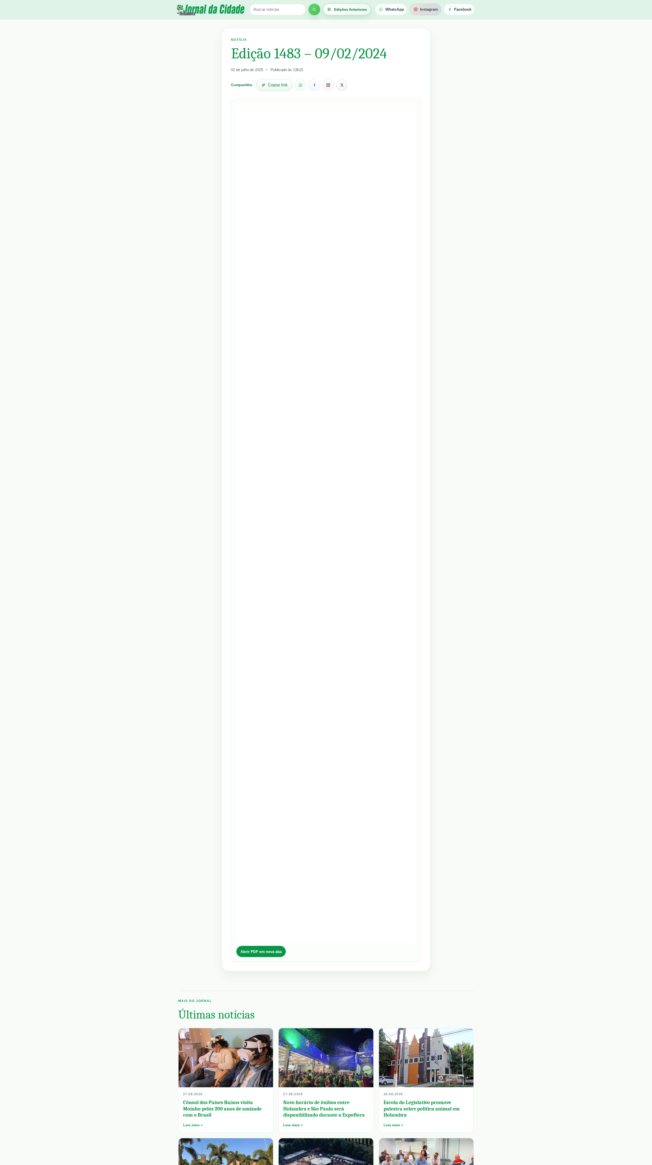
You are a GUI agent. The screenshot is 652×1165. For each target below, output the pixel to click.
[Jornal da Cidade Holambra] (210, 10)
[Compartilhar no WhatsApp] (300, 85)
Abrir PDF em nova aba (261, 951)
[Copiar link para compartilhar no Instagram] (328, 85)
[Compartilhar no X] (341, 85)
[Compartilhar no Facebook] (314, 85)
